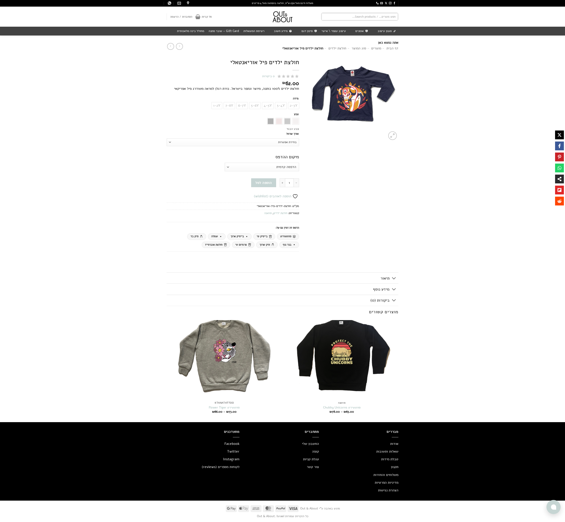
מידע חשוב (281, 31)
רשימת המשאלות (253, 31)
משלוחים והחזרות (385, 474)
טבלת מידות (389, 459)
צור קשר (313, 466)
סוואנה (268, 213)
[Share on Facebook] (559, 146)
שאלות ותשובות (387, 451)
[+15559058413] (169, 3)
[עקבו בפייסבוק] (394, 3)
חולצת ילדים (280, 213)
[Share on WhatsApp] (559, 168)
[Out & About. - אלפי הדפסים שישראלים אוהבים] (282, 17)
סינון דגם (307, 31)
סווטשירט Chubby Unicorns (342, 407)
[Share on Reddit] (559, 201)
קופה (315, 451)
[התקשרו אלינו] (377, 3)
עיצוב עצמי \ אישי (334, 31)
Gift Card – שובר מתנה (224, 31)
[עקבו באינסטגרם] (390, 3)
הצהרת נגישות (388, 490)
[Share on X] (559, 134)
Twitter (233, 451)
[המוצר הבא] (179, 46)
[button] (203, 17)
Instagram (231, 459)
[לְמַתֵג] (394, 278)
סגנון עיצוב (385, 31)
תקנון (394, 466)
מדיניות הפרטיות (386, 482)
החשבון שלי (310, 443)
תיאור (385, 278)
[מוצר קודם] (170, 46)
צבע (296, 114)
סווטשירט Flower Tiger (224, 407)
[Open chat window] (553, 507)
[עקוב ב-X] (386, 3)
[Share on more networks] (559, 179)
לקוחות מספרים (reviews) (220, 466)
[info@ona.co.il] (178, 3)
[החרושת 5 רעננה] (187, 3)
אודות (394, 443)
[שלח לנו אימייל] (381, 3)
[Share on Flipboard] (559, 190)
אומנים (359, 31)
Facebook (231, 443)
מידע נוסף (381, 289)
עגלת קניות (311, 459)
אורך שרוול (292, 134)
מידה (296, 98)
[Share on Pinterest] (559, 157)
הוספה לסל (263, 182)
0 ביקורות (268, 76)
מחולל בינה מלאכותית (190, 31)
